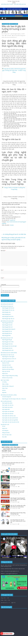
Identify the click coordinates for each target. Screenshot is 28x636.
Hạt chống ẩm (5, 430)
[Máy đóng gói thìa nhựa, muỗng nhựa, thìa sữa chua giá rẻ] (5, 476)
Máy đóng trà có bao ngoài (8, 356)
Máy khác (4, 392)
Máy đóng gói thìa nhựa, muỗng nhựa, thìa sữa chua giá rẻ (17, 477)
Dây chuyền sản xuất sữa (7, 405)
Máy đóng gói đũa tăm (7, 325)
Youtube (12, 225)
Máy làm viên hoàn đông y (8, 369)
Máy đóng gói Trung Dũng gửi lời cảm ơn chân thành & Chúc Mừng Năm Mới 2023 (17, 499)
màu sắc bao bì (8, 37)
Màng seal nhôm (6, 432)
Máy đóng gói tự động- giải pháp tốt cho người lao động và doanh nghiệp (13, 238)
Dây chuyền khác (6, 409)
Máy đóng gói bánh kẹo (7, 322)
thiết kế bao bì (14, 37)
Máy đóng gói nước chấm (8, 341)
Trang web (3, 284)
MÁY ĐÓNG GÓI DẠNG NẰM (7, 321)
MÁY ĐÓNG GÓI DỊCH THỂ (7, 338)
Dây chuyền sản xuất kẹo (7, 413)
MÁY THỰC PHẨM (5, 380)
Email (2, 278)
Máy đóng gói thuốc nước (8, 350)
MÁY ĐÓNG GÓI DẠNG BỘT (7, 304)
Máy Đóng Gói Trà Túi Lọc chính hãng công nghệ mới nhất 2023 (17, 491)
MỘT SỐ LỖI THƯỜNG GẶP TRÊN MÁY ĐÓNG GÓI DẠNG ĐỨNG (17, 506)
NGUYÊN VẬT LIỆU (5, 424)
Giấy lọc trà (4, 428)
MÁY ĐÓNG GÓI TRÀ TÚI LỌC (7, 354)
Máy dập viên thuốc (6, 365)
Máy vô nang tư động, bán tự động (10, 375)
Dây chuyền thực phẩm (7, 403)
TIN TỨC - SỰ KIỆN (14, 23)
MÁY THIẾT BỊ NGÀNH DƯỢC (7, 361)
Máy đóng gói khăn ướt (7, 327)
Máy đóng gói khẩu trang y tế (8, 329)
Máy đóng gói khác (6, 335)
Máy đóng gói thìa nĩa (7, 333)
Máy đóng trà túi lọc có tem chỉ (9, 358)
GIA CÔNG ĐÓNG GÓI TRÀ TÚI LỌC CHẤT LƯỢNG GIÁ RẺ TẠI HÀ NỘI (17, 521)
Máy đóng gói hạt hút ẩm (7, 316)
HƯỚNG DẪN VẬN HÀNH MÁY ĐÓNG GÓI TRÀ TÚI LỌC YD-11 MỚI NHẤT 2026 (13, 463)
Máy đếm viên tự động (7, 367)
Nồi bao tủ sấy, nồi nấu (7, 377)
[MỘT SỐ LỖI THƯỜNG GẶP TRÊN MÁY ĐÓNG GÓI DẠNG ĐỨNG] (5, 505)
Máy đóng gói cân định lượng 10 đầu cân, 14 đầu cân (14, 398)
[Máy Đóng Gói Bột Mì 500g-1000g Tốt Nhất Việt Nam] (5, 512)
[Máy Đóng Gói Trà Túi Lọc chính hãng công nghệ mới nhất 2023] (5, 490)
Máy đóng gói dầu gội (7, 339)
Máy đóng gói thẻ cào (7, 331)
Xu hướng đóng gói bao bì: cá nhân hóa (13, 234)
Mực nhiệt (4, 436)
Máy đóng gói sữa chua (7, 344)
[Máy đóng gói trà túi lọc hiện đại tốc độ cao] (5, 483)
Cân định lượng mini (6, 396)
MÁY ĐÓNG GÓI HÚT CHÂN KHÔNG (9, 352)
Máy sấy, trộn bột (6, 371)
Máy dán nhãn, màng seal (8, 386)
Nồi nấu (4, 390)
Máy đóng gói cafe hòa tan (8, 308)
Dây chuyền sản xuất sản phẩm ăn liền (10, 422)
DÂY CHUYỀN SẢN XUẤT (6, 401)
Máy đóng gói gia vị (6, 314)
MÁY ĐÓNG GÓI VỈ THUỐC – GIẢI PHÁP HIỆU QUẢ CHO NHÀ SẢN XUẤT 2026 (17, 470)
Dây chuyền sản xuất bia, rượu (9, 415)
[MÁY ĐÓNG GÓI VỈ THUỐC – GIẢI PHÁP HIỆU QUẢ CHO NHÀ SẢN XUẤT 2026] (5, 468)
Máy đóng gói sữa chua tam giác (9, 346)
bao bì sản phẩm (16, 35)
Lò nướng (4, 382)
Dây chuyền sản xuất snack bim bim (10, 417)
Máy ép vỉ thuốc (5, 363)
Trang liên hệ (12, 220)
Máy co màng (5, 384)
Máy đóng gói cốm (6, 312)
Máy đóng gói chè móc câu (8, 310)
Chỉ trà (3, 426)
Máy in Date (5, 388)
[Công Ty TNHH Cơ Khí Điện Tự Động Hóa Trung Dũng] (2, 18)
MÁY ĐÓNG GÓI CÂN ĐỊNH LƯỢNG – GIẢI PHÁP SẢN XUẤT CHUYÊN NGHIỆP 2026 (14, 449)
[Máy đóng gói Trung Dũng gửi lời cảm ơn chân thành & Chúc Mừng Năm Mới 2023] (5, 497)
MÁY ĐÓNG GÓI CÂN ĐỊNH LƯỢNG (9, 395)
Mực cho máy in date (6, 434)
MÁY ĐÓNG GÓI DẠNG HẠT (7, 306)
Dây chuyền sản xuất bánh (8, 411)
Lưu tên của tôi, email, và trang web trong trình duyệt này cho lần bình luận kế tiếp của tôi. (13, 291)
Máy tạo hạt (5, 373)
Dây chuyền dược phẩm (7, 407)
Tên (2, 270)
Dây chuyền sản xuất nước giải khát (10, 420)
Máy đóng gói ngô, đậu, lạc (8, 318)
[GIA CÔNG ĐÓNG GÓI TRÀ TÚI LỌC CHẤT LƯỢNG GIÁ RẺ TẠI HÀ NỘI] (5, 519)
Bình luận (3, 250)
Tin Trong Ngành (6, 23)
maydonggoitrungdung (16, 33)
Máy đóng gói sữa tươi (7, 348)
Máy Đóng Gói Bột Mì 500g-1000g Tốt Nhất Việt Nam (17, 513)
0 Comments (8, 35)
